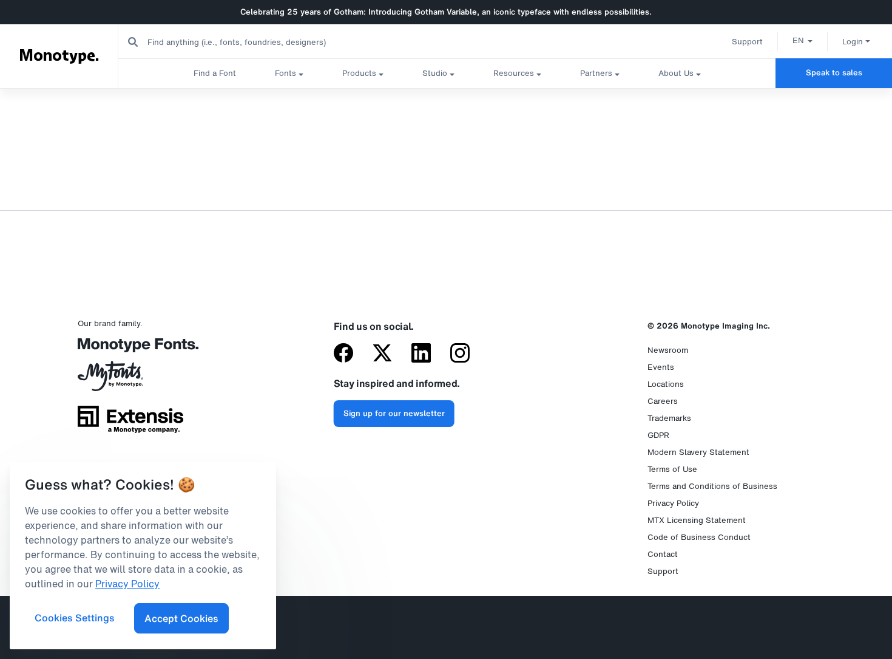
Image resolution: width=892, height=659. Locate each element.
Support (747, 41)
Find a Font (215, 73)
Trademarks (669, 418)
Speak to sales (834, 72)
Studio (434, 73)
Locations (665, 384)
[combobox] (243, 41)
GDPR (658, 435)
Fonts (285, 73)
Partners (596, 73)
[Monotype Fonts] (130, 349)
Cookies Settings (75, 617)
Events (660, 367)
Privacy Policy (673, 503)
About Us (676, 73)
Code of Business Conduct (699, 537)
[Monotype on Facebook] (343, 354)
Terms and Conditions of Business (712, 486)
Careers (662, 401)
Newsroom (667, 350)
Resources (513, 73)
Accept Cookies (181, 618)
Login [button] (852, 41)
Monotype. (59, 56)
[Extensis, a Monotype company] (130, 424)
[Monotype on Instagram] (460, 354)
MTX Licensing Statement (696, 520)
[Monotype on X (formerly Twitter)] (382, 354)
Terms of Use (672, 469)
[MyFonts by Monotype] (130, 380)
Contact (662, 554)
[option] (802, 40)
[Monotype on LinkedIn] (421, 354)
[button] (802, 40)
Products (359, 73)
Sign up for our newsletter (394, 413)
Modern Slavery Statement (698, 452)
